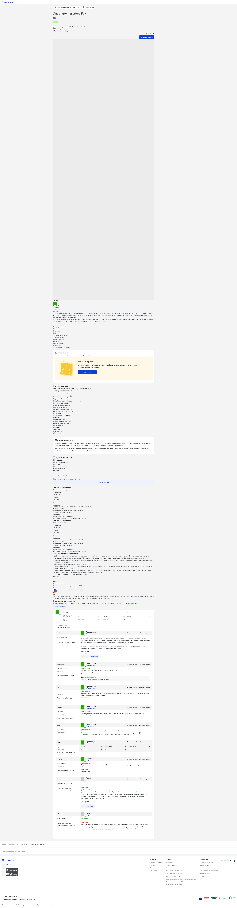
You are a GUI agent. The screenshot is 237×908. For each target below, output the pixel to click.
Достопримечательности (61, 391)
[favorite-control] (136, 37)
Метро (55, 427)
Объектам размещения (207, 862)
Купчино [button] (56, 432)
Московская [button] (57, 434)
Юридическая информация (174, 873)
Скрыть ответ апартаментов (89, 677)
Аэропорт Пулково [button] (59, 415)
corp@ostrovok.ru (132, 603)
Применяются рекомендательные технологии (51, 905)
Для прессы (153, 871)
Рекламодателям (205, 873)
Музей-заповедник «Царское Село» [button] (65, 401)
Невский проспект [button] (59, 405)
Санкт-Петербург (22, 844)
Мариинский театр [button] (59, 399)
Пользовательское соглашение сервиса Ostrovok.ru (181, 879)
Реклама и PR (204, 876)
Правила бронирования (173, 876)
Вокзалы (56, 417)
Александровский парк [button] (61, 393)
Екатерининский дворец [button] (61, 397)
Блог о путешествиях (172, 868)
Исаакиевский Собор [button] (60, 409)
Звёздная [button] (56, 430)
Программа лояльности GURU (175, 882)
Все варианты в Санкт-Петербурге (68, 7)
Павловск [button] (56, 425)
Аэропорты (57, 413)
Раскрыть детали (90, 634)
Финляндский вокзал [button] (60, 423)
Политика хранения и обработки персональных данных (18, 905)
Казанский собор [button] (59, 407)
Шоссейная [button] (57, 419)
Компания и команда (156, 862)
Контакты (153, 865)
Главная (4, 844)
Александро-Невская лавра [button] (62, 395)
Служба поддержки (171, 865)
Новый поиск (89, 7)
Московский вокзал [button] (60, 403)
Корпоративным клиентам (208, 868)
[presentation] (67, 626)
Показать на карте (90, 27)
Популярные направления (174, 871)
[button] (103, 57)
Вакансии (153, 868)
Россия (11, 844)
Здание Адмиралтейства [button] (61, 411)
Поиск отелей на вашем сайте (209, 871)
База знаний (169, 862)
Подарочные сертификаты (174, 884)
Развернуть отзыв (85, 651)
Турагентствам (204, 865)
